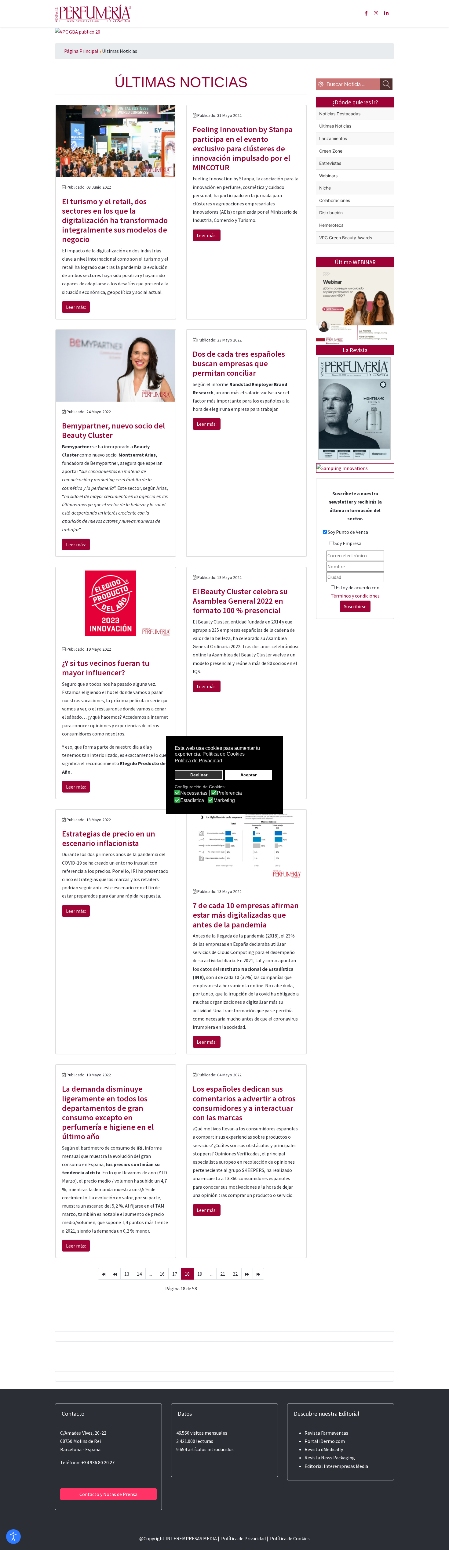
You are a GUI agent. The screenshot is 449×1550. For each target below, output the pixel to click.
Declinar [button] (198, 774)
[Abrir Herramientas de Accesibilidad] (13, 1536)
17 (174, 1274)
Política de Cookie (289, 1538)
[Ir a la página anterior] (115, 1274)
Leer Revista (354, 432)
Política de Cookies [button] (224, 754)
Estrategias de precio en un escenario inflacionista (108, 838)
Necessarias (193, 793)
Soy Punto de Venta (348, 532)
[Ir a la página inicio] (103, 1274)
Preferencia (229, 793)
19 (199, 1274)
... (150, 1274)
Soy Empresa (347, 543)
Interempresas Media (346, 1466)
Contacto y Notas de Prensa (108, 1494)
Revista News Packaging (330, 1457)
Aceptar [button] (248, 774)
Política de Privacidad (243, 1538)
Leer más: (76, 307)
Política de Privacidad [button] (198, 760)
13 (126, 1274)
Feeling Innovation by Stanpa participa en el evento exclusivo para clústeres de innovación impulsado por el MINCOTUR (243, 148)
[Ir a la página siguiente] (247, 1274)
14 (139, 1274)
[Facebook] (366, 13)
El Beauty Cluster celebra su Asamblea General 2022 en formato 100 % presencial (240, 600)
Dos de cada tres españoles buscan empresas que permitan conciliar (239, 363)
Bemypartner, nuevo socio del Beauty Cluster (113, 430)
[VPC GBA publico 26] (77, 31)
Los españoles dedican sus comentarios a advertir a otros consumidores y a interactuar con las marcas (244, 1103)
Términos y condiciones (355, 596)
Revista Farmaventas (326, 1433)
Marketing (224, 800)
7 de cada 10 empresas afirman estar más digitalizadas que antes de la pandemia (246, 914)
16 (162, 1274)
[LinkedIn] (386, 13)
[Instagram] (376, 13)
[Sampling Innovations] (342, 467)
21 (222, 1274)
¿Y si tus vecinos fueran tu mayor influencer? (105, 667)
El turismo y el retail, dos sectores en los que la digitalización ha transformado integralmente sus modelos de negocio (115, 220)
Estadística (192, 800)
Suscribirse (355, 606)
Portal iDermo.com (325, 1441)
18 (187, 1274)
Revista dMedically (324, 1449)
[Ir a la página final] (258, 1274)
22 (235, 1274)
